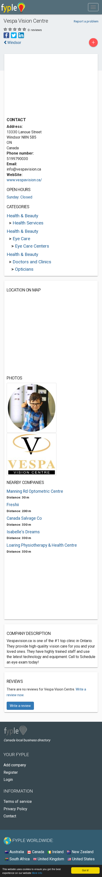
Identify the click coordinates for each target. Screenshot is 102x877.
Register (11, 772)
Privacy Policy (15, 809)
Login (8, 779)
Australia (16, 852)
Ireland (57, 852)
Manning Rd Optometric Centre (35, 491)
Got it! (85, 870)
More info (37, 873)
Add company (15, 765)
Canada (37, 852)
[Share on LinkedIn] (21, 35)
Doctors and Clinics (32, 262)
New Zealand (82, 852)
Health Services (28, 223)
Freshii (13, 504)
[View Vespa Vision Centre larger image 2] (31, 454)
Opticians (24, 269)
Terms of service (18, 801)
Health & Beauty (22, 215)
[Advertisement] (42, 86)
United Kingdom (50, 859)
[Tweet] (14, 35)
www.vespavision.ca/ (24, 180)
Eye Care (21, 238)
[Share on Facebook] (6, 35)
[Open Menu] (93, 7)
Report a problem (86, 21)
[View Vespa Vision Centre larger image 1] (31, 407)
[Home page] (13, 7)
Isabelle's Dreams (23, 531)
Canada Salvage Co (24, 518)
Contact (10, 816)
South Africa (19, 859)
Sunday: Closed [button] (19, 197)
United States (83, 859)
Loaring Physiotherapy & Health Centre (42, 545)
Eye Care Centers (32, 246)
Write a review (20, 706)
